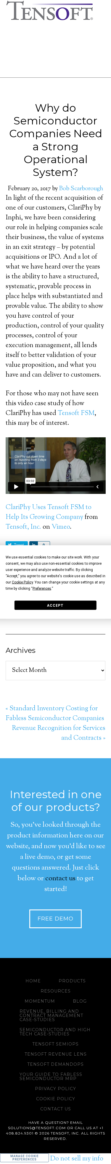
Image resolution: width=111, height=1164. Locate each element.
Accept (55, 605)
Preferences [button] (42, 588)
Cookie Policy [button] (22, 582)
